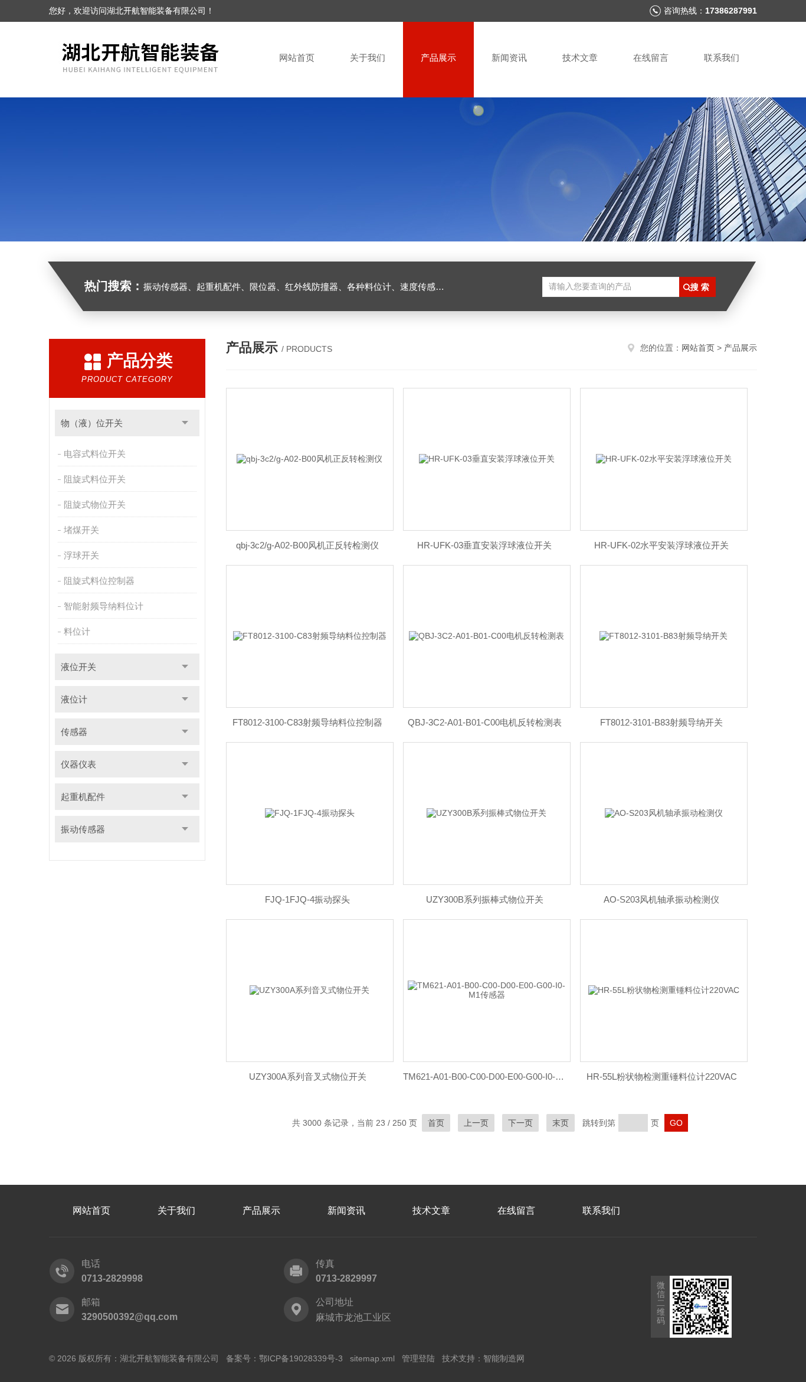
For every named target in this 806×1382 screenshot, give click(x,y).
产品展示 (438, 58)
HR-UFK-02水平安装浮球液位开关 (661, 545)
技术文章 (580, 58)
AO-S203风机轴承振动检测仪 (661, 899)
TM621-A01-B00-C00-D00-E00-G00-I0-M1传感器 (484, 1076)
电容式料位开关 (95, 454)
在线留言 (651, 58)
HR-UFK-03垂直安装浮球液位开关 (484, 545)
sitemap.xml (372, 1358)
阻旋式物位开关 (95, 504)
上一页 (476, 1123)
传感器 (74, 732)
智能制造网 (504, 1358)
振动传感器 (83, 829)
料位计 (77, 631)
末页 (560, 1123)
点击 (185, 423)
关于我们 (367, 58)
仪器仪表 (78, 764)
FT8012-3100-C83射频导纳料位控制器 (307, 722)
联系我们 (721, 58)
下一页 (520, 1123)
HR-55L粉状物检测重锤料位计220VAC (662, 1076)
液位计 (74, 699)
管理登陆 (418, 1358)
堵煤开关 (81, 530)
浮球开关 (81, 555)
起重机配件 (83, 797)
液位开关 (78, 667)
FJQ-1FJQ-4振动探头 (307, 899)
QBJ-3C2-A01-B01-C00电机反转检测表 (485, 722)
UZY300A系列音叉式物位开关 (307, 1076)
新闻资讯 (509, 58)
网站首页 (296, 58)
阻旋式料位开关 (95, 479)
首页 (436, 1123)
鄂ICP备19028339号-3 (301, 1358)
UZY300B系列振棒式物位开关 (484, 899)
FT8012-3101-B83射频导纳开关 (661, 722)
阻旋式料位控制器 (99, 581)
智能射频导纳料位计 (103, 606)
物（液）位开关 (92, 423)
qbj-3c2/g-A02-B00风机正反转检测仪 (307, 545)
